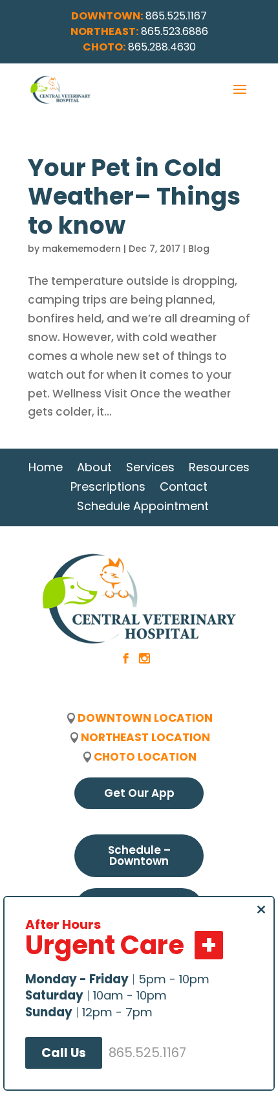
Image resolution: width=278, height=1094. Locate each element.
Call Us (63, 1053)
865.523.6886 (174, 31)
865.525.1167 (176, 15)
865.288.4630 (162, 46)
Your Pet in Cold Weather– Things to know (134, 196)
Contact (184, 486)
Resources (219, 467)
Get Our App (139, 793)
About (94, 467)
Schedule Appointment (143, 506)
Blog (198, 248)
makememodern (81, 248)
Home (45, 467)
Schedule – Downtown (139, 855)
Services (150, 467)
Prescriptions (107, 486)
